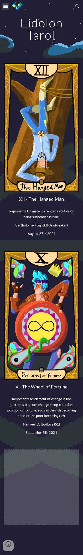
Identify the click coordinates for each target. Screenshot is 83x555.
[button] (5, 6)
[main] (41, 29)
